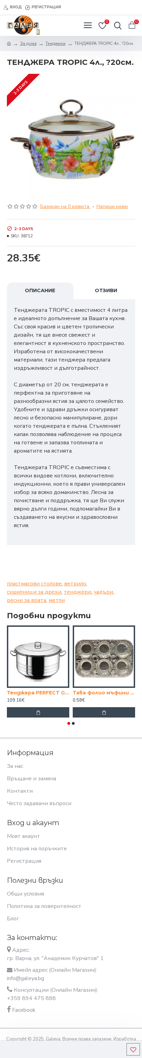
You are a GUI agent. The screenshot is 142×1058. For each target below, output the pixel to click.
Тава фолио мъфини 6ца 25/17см (104, 693)
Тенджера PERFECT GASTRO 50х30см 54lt (38, 693)
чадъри (103, 592)
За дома (28, 43)
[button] (69, 723)
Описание (40, 290)
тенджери (77, 592)
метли (57, 600)
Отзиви (106, 290)
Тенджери (55, 43)
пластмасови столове (34, 583)
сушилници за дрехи (34, 592)
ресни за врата (26, 600)
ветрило (75, 583)
